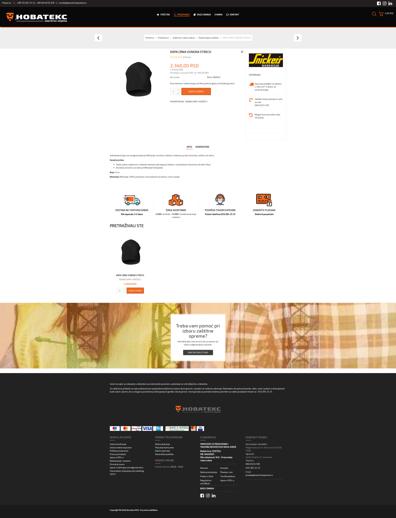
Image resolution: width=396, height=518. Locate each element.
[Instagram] (208, 495)
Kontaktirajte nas (198, 352)
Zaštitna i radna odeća (184, 37)
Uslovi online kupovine (121, 447)
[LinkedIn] (213, 495)
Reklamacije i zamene (120, 460)
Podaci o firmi (206, 476)
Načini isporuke (162, 450)
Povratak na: (188, 101)
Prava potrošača (118, 454)
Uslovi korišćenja (118, 444)
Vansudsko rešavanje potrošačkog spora (127, 472)
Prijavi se (6, 2)
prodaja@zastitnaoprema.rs (73, 2)
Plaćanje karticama (164, 447)
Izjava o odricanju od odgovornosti (126, 467)
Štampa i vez (226, 472)
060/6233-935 (253, 464)
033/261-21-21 (265, 391)
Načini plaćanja (162, 444)
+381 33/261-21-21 (25, 2)
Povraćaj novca (117, 464)
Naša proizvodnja (208, 472)
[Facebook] (202, 495)
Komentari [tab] (202, 146)
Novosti (204, 468)
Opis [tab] (189, 146)
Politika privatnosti (119, 450)
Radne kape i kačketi (209, 37)
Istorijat (224, 468)
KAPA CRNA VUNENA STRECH (130, 275)
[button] (242, 51)
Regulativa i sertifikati (206, 482)
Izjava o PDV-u (117, 457)
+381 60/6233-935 (45, 2)
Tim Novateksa (227, 476)
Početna (150, 37)
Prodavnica (163, 37)
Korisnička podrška (164, 454)
